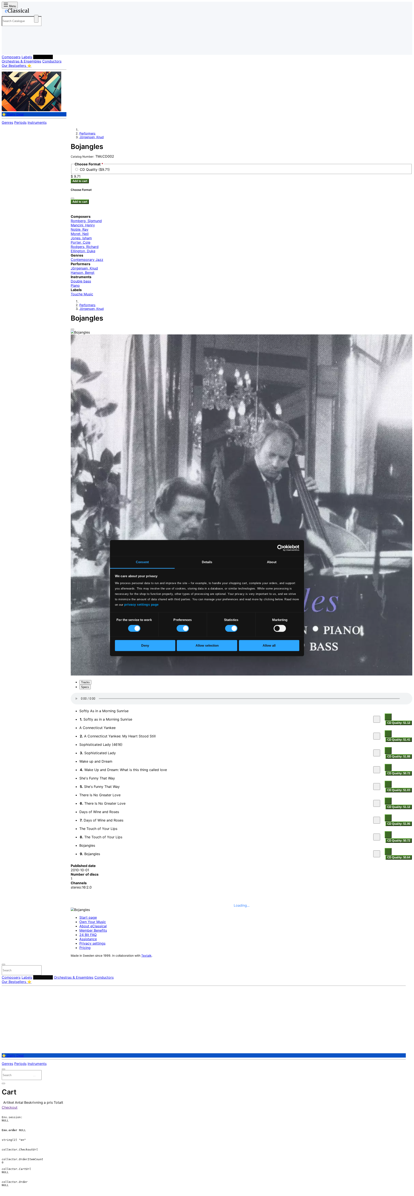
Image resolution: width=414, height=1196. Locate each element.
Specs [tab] (85, 687)
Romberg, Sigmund (86, 221)
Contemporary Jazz (87, 259)
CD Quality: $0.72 (398, 773)
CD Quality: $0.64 (398, 857)
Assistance (88, 939)
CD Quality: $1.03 (398, 790)
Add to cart (79, 181)
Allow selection (207, 645)
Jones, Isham (81, 238)
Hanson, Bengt (82, 272)
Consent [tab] (142, 562)
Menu (12, 6)
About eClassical (93, 926)
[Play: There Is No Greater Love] (376, 803)
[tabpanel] (241, 776)
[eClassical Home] (36, 11)
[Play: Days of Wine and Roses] (376, 820)
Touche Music (82, 294)
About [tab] (271, 562)
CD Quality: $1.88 (398, 756)
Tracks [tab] (85, 682)
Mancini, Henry (83, 225)
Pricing (85, 947)
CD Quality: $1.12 (398, 722)
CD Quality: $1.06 (398, 823)
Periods (20, 122)
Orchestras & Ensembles (21, 61)
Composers (11, 57)
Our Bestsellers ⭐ (16, 65)
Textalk (146, 955)
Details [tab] (207, 562)
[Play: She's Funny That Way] (376, 786)
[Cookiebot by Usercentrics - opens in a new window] (280, 548)
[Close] (72, 329)
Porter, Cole (80, 242)
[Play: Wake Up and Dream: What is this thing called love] (376, 769)
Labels (27, 57)
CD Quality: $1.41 (398, 739)
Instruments (37, 122)
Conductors (51, 61)
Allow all (269, 645)
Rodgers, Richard (85, 247)
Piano (75, 285)
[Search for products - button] (36, 19)
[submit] (34, 971)
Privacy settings (92, 943)
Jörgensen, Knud (91, 137)
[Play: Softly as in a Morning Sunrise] (376, 719)
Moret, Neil (80, 234)
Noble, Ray (79, 229)
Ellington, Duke (83, 251)
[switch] (183, 628)
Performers (43, 57)
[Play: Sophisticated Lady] (376, 752)
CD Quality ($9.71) (95, 169)
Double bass (81, 281)
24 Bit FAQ (88, 935)
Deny (145, 645)
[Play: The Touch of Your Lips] (376, 837)
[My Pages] (9, 48)
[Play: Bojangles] (376, 853)
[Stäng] (72, 198)
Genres (7, 122)
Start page (88, 917)
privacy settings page (141, 604)
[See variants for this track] (388, 716)
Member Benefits (93, 930)
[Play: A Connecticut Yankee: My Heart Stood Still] (376, 736)
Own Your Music (92, 922)
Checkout (9, 1107)
